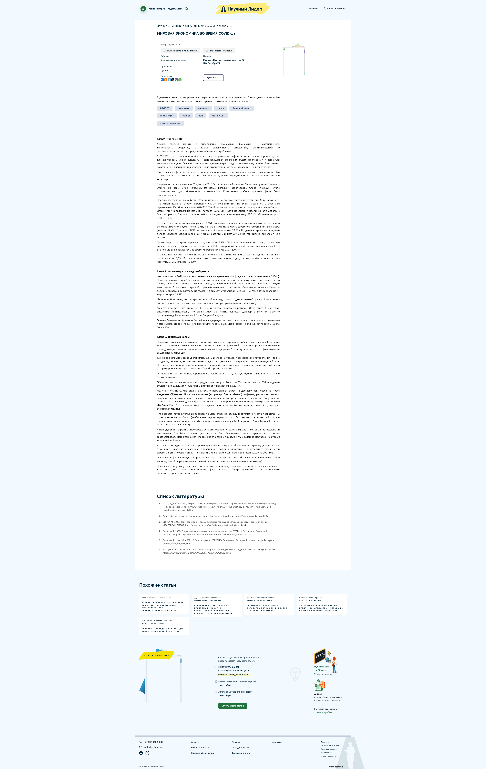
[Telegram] (169, 79)
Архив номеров (157, 8)
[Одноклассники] (165, 79)
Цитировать (213, 77)
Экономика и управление (173, 60)
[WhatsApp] (179, 79)
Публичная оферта (329, 756)
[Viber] (176, 79)
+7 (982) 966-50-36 (153, 741)
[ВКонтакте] (162, 79)
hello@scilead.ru (153, 747)
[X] (172, 79)
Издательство (175, 8)
